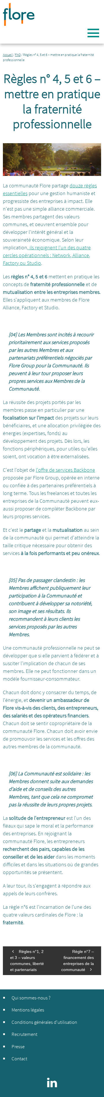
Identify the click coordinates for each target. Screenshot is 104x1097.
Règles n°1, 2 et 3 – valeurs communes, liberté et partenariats (27, 960)
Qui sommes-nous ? (31, 998)
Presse (18, 1046)
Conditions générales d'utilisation (44, 1022)
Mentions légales (28, 1010)
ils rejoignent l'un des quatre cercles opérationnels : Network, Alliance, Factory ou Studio (47, 255)
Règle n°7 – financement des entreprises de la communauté (77, 960)
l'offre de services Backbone (65, 470)
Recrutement (24, 1034)
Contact (19, 1058)
